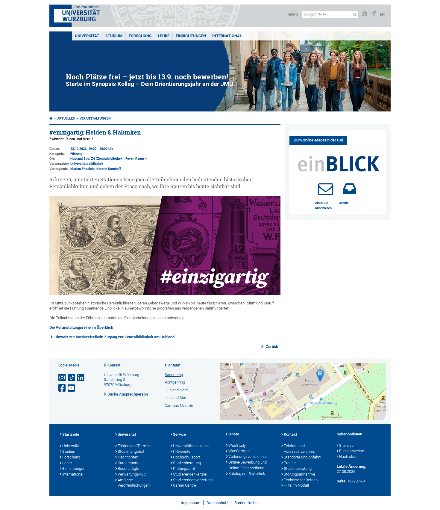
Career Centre (184, 485)
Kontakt (113, 365)
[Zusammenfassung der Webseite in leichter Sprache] (364, 13)
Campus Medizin (179, 405)
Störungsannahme (299, 474)
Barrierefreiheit (247, 502)
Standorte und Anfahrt (302, 457)
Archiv (344, 203)
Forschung (140, 36)
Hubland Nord (176, 390)
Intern (293, 14)
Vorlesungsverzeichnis (247, 456)
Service (179, 434)
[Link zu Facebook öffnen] (62, 388)
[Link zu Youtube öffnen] (72, 388)
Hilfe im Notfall (296, 485)
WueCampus (239, 451)
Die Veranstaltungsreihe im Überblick (81, 327)
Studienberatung (187, 463)
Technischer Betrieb (301, 480)
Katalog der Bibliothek (246, 473)
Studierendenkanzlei (190, 474)
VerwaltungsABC (132, 474)
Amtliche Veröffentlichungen (134, 483)
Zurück (271, 346)
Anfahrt (174, 365)
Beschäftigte (128, 468)
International (227, 36)
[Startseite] (50, 118)
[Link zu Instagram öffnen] (62, 377)
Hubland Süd (175, 398)
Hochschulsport (186, 457)
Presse (290, 463)
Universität (87, 36)
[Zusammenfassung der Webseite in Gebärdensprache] (373, 13)
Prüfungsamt (184, 468)
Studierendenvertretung (193, 480)
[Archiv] (349, 188)
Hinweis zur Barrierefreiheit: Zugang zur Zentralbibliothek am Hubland (114, 337)
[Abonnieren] (325, 188)
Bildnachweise (351, 451)
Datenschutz (217, 502)
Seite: (341, 481)
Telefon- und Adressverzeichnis (299, 448)
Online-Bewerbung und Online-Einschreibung (247, 465)
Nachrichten (128, 457)
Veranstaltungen (95, 118)
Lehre (163, 36)
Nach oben (348, 456)
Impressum (190, 502)
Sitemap (346, 445)
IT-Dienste (181, 451)
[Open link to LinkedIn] (81, 377)
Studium (113, 36)
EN (382, 14)
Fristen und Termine (134, 445)
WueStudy (237, 445)
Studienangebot (131, 451)
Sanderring (174, 374)
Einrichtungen (191, 36)
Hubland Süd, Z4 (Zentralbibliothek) (97, 159)
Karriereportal (129, 463)
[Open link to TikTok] (72, 377)
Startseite (70, 434)
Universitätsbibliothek (86, 164)
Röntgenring (175, 382)
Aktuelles (66, 118)
